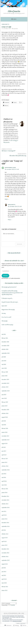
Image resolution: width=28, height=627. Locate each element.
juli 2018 (4, 421)
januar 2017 (4, 462)
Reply (6, 199)
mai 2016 (4, 477)
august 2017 (5, 443)
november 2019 (5, 383)
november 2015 (5, 500)
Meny (15, 19)
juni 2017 (4, 451)
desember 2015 (5, 496)
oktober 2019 (5, 387)
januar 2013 (4, 545)
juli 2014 (4, 530)
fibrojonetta (15, 28)
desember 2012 (5, 549)
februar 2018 (5, 428)
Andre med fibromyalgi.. (7, 324)
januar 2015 (4, 519)
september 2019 (5, 391)
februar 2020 (5, 372)
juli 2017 (4, 447)
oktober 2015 (5, 504)
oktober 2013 (5, 534)
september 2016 (5, 470)
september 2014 (5, 526)
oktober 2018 (5, 413)
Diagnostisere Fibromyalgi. (8, 309)
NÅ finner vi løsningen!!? (8, 150)
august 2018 (5, 417)
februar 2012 (5, 586)
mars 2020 (4, 368)
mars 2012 (4, 583)
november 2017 (5, 436)
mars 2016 (4, 485)
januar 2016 (4, 492)
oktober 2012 (5, 556)
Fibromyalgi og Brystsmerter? (9, 287)
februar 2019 (5, 402)
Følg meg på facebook (14, 253)
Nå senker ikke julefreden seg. (18, 154)
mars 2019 (4, 398)
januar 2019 (4, 406)
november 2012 (5, 553)
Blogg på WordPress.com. (12, 613)
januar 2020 (4, 376)
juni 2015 (4, 511)
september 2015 (5, 507)
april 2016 (4, 481)
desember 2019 (5, 379)
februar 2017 (5, 458)
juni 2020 (4, 360)
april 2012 (4, 579)
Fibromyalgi (4, 321)
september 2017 (5, 440)
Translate (12, 605)
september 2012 (5, 560)
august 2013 (5, 537)
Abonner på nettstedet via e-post (14, 260)
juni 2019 (4, 394)
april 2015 (4, 515)
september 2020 (5, 353)
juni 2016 (4, 473)
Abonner (5, 275)
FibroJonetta (14, 11)
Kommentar (19, 244)
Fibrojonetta (5, 24)
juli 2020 (4, 357)
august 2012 (5, 564)
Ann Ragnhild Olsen (10, 167)
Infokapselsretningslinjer (17, 621)
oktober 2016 (5, 466)
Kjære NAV (4, 306)
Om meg (4, 313)
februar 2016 (5, 488)
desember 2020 (5, 342)
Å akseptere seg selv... (7, 298)
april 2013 (4, 541)
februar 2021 (5, 338)
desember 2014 (5, 522)
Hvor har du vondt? (6, 317)
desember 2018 (5, 409)
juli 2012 (4, 568)
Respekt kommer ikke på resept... (10, 302)
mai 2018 (4, 424)
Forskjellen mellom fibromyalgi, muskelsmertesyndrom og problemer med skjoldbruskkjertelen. (12, 292)
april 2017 (4, 455)
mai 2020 (4, 364)
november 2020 (5, 345)
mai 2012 (4, 575)
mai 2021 (4, 334)
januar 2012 (4, 590)
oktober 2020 (5, 349)
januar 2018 (4, 432)
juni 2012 (4, 571)
